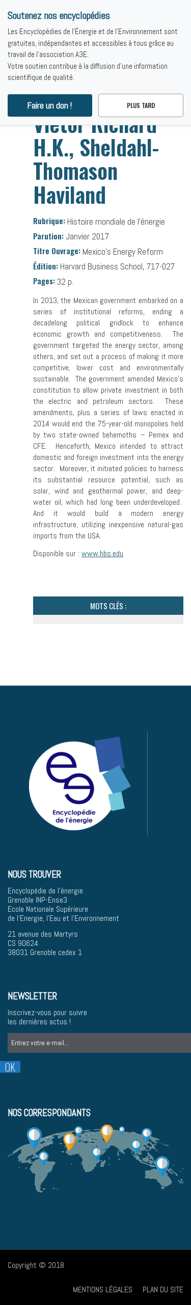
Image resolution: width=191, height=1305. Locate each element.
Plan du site (163, 1289)
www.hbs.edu (102, 553)
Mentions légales (102, 1289)
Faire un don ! (50, 105)
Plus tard (141, 105)
